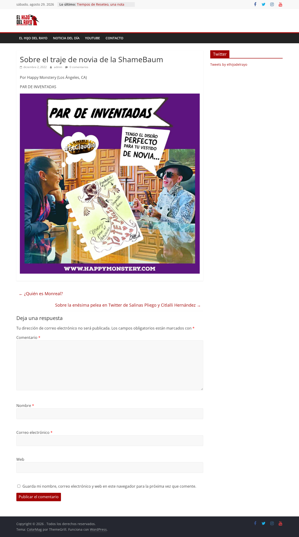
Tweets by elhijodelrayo (228, 64)
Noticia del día (66, 38)
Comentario (28, 337)
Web (20, 459)
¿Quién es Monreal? (41, 293)
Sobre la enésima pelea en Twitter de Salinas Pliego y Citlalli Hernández (128, 305)
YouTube (92, 38)
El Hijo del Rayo (33, 38)
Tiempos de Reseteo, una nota (100, 4)
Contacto (114, 38)
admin (58, 67)
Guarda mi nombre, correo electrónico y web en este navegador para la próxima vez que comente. (109, 486)
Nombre (25, 405)
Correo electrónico (34, 432)
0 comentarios (78, 67)
